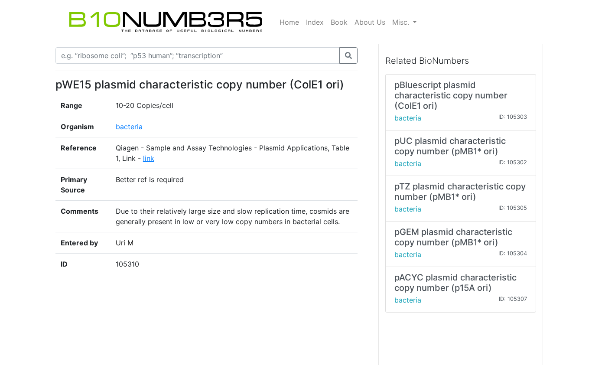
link (148, 158)
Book (339, 22)
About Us (370, 22)
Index (315, 22)
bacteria (129, 126)
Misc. (401, 22)
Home (289, 22)
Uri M (124, 242)
